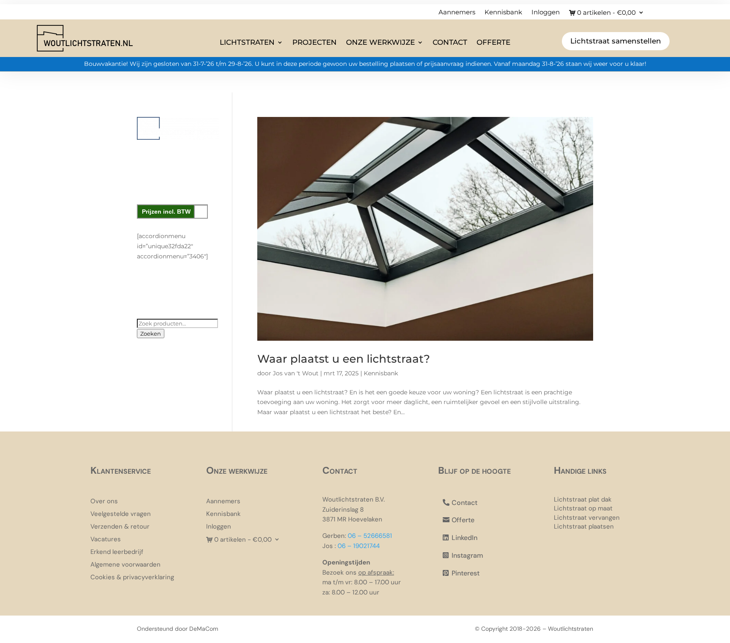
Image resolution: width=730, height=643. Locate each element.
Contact (450, 42)
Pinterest (465, 573)
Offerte (493, 42)
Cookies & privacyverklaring (132, 577)
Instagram (467, 555)
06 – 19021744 (359, 546)
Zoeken (150, 333)
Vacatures (105, 539)
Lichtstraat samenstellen (615, 41)
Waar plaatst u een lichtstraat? (343, 359)
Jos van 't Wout (296, 373)
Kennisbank (503, 12)
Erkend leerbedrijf (116, 552)
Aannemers (457, 12)
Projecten (314, 42)
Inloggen (545, 12)
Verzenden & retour (120, 527)
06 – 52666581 (370, 536)
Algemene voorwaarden (125, 565)
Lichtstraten (247, 42)
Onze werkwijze (380, 42)
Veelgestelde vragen (120, 514)
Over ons (104, 501)
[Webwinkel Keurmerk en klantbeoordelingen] (178, 301)
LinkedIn (464, 537)
